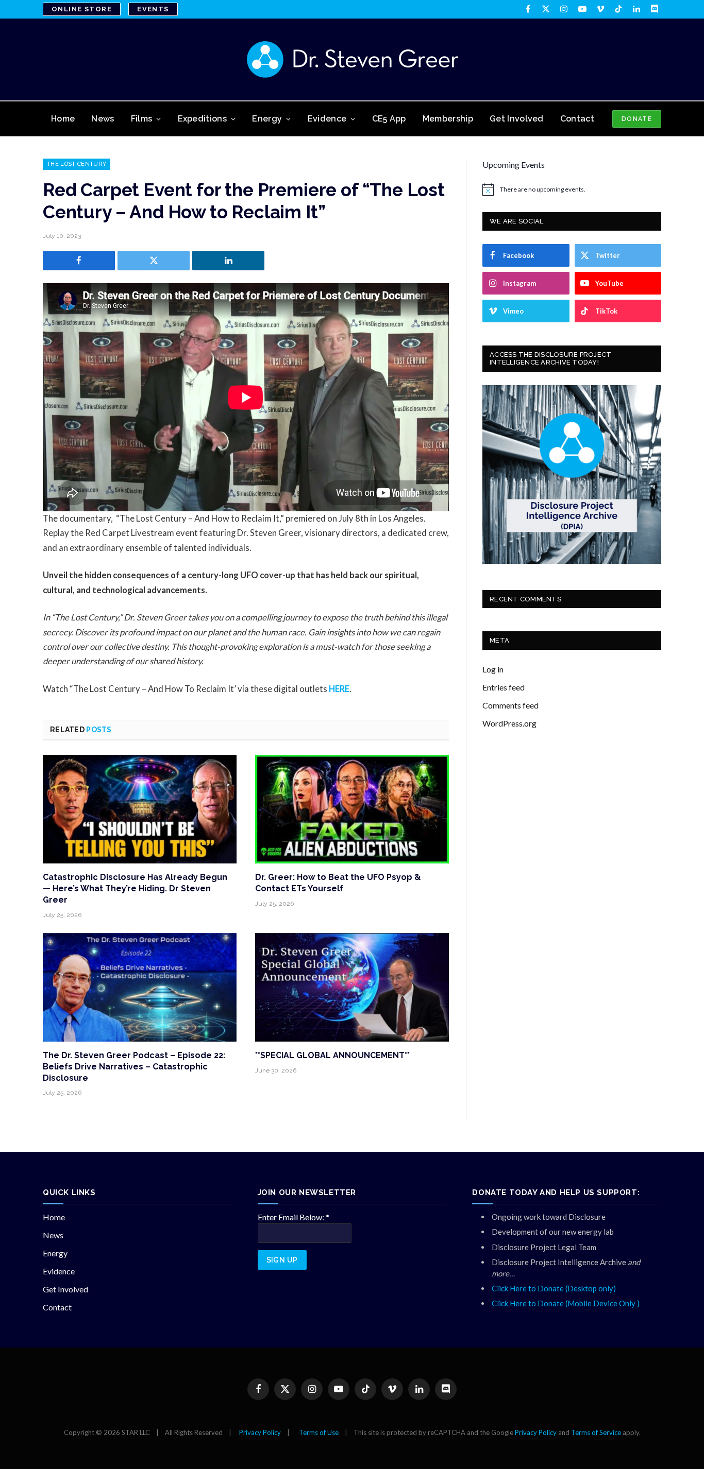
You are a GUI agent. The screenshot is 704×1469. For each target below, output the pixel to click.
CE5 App (389, 119)
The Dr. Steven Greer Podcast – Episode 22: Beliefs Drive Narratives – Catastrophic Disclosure (134, 1066)
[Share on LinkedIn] (228, 260)
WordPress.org (509, 723)
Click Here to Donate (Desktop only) (554, 1288)
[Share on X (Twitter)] (154, 260)
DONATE (637, 119)
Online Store (82, 9)
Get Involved (517, 119)
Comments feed (510, 705)
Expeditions (202, 119)
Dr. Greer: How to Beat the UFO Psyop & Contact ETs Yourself (338, 882)
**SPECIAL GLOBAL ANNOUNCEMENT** (332, 1055)
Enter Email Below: (293, 1217)
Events (153, 9)
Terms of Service (596, 1432)
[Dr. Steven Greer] (352, 59)
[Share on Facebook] (79, 260)
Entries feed (503, 687)
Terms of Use (319, 1432)
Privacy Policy (260, 1432)
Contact (577, 119)
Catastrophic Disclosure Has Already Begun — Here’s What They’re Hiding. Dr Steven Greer (135, 888)
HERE (339, 689)
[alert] (571, 189)
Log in (493, 669)
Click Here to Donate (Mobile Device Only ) (566, 1303)
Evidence (327, 119)
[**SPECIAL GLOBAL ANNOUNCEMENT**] (352, 987)
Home (63, 119)
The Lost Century (76, 164)
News (102, 119)
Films (142, 119)
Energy (267, 119)
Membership (448, 119)
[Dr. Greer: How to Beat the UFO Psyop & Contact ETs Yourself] (352, 809)
